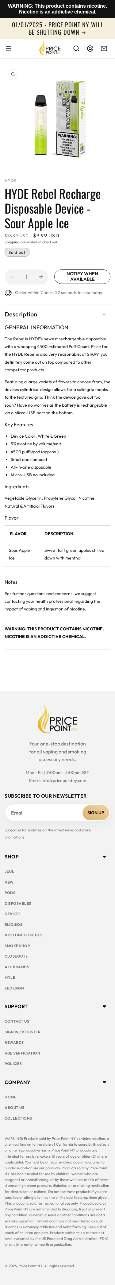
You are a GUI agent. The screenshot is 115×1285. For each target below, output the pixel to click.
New (9, 882)
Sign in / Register (22, 1032)
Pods (10, 892)
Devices (13, 913)
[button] (9, 48)
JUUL (9, 871)
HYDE (10, 180)
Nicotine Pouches (23, 935)
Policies (13, 1063)
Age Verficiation (22, 1053)
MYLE (10, 977)
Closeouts (16, 956)
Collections (18, 1118)
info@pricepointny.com (64, 780)
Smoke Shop (17, 945)
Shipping (12, 242)
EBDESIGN (14, 988)
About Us (14, 1107)
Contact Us (17, 1021)
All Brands (17, 967)
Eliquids (13, 924)
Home (10, 1097)
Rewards (14, 1042)
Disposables (18, 903)
